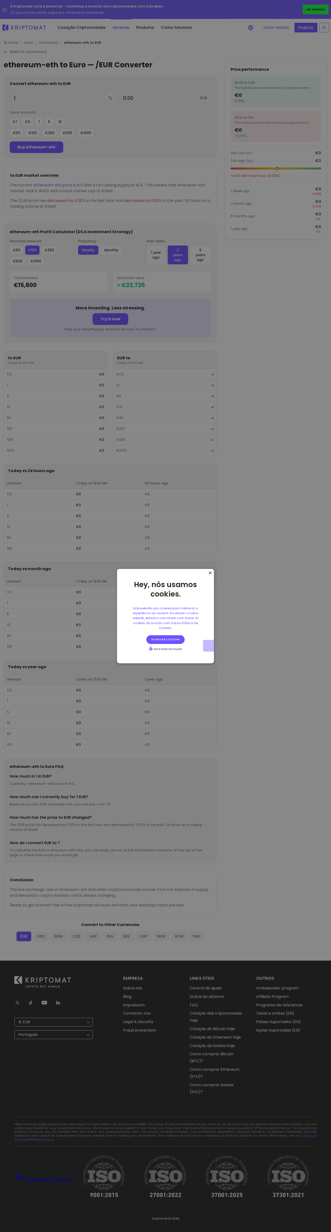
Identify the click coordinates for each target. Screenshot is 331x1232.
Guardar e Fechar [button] (165, 639)
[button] (165, 648)
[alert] (165, 616)
